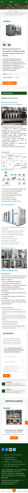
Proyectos (11, 474)
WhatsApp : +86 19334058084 (13, 462)
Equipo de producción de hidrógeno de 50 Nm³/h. (13, 313)
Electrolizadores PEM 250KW (9, 324)
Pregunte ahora (10, 83)
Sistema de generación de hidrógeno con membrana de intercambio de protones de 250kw (13, 317)
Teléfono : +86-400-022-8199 (13, 455)
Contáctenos (20, 474)
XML (16, 476)
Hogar (10, 11)
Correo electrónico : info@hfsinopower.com (10, 458)
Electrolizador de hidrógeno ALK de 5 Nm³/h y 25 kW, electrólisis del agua (14, 431)
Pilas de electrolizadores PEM (9, 322)
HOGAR (3, 470)
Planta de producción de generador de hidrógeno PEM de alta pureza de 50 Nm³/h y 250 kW (14, 350)
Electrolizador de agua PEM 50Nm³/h (12, 310)
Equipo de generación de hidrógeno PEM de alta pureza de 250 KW (13, 327)
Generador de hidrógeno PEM (9, 104)
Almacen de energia (7, 472)
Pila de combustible (20, 470)
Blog (3, 476)
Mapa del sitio (9, 476)
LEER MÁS (14, 438)
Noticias (4, 474)
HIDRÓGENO (10, 470)
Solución (18, 472)
